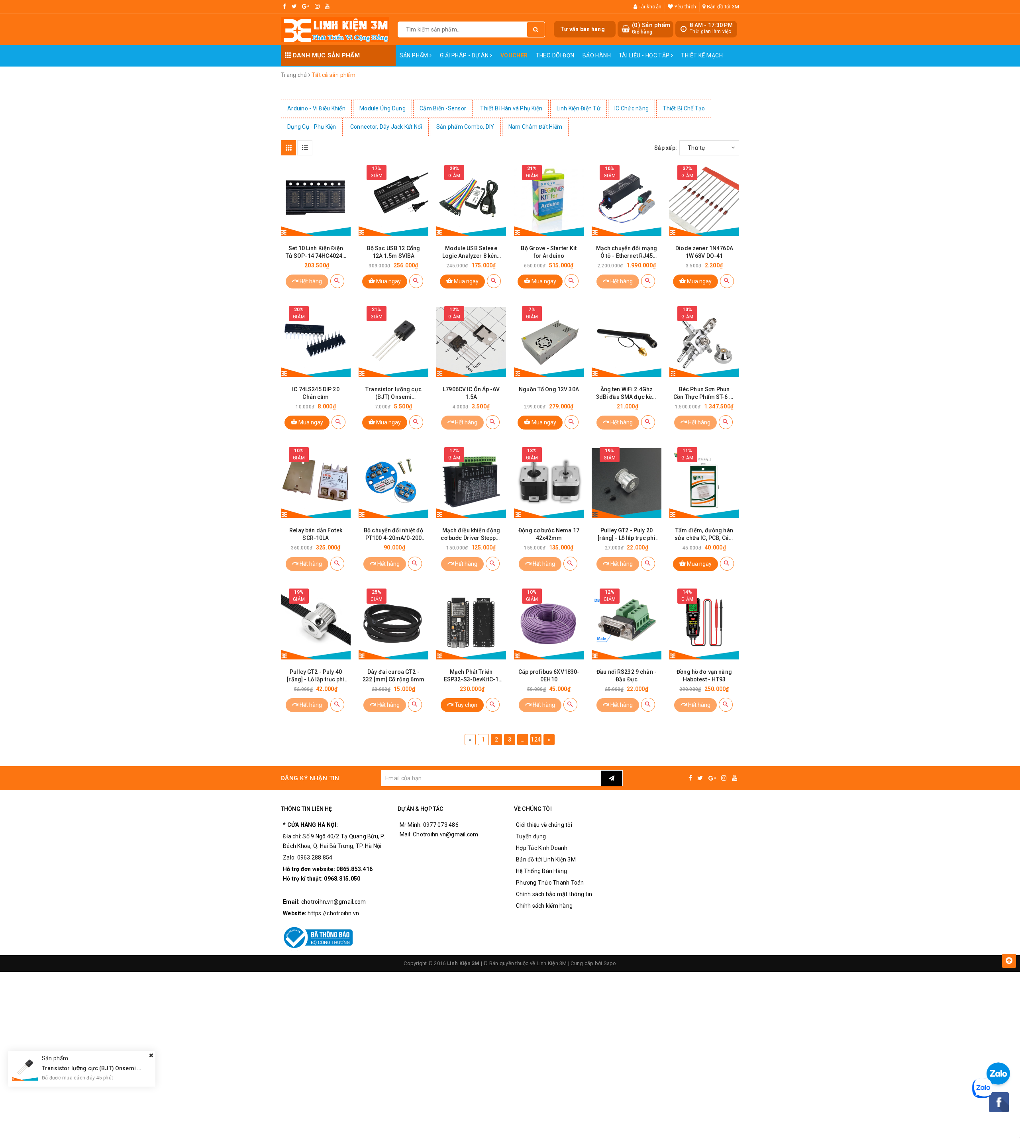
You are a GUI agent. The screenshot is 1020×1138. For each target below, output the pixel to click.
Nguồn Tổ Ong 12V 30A (549, 389)
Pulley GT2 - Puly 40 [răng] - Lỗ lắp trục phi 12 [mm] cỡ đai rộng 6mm (315, 676)
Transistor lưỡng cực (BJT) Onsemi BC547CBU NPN (393, 393)
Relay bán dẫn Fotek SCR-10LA (315, 534)
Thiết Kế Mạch (701, 55)
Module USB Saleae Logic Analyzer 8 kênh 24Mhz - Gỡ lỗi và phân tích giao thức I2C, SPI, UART (471, 252)
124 (536, 739)
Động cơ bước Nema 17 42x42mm (548, 534)
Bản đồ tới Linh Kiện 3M (546, 859)
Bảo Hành (597, 55)
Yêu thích (684, 7)
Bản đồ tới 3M (722, 7)
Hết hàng (310, 281)
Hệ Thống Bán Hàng (541, 871)
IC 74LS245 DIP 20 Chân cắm (315, 393)
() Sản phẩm (651, 28)
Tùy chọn (465, 705)
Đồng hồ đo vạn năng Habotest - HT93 (704, 676)
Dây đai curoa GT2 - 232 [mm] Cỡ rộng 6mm (393, 676)
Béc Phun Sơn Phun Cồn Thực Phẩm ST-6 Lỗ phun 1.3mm (704, 393)
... (523, 739)
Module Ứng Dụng (382, 108)
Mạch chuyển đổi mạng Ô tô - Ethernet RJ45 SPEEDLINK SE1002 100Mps (626, 252)
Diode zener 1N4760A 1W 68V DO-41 (704, 252)
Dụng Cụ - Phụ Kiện (311, 127)
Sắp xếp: (665, 148)
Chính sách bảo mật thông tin (554, 894)
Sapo (610, 963)
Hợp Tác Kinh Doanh (542, 848)
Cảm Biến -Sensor (443, 108)
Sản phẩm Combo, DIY (465, 127)
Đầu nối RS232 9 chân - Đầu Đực (626, 676)
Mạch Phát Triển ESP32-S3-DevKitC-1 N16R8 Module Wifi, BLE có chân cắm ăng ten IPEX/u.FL (471, 676)
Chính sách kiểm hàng (544, 906)
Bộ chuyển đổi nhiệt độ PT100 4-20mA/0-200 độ (393, 534)
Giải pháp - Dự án (465, 55)
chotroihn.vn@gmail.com (333, 902)
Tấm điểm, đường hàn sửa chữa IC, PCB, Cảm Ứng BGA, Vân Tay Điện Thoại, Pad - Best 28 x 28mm (704, 534)
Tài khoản (649, 7)
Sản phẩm (415, 55)
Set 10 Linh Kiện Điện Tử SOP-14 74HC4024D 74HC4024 (316, 252)
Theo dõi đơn (555, 55)
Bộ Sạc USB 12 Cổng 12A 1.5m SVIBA (393, 252)
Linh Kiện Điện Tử (578, 108)
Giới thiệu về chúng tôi (544, 825)
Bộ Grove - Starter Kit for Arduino (549, 252)
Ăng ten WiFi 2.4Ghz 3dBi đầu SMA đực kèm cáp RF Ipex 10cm (626, 393)
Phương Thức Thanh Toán (550, 882)
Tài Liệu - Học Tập (645, 55)
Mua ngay (388, 281)
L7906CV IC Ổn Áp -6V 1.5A (471, 393)
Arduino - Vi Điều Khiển (316, 108)
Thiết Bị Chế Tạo (684, 108)
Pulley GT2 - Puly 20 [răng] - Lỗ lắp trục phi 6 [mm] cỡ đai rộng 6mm (626, 534)
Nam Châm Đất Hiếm (535, 127)
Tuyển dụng (531, 836)
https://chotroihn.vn (333, 913)
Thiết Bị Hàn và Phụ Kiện (511, 108)
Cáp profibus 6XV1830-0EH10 (549, 676)
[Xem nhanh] (337, 281)
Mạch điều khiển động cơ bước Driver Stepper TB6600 (471, 534)
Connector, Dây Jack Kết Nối (386, 127)
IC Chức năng (631, 108)
